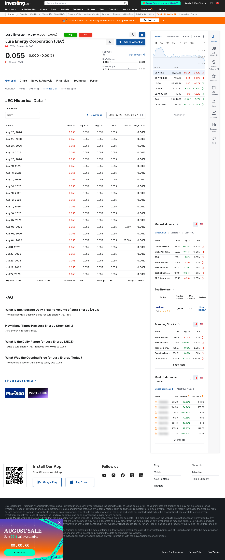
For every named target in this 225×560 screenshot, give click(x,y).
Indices (158, 36)
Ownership (34, 88)
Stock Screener (129, 9)
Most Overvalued (185, 389)
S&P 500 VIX (161, 94)
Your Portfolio (161, 478)
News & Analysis (41, 80)
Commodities (172, 36)
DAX (157, 99)
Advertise (197, 472)
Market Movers (164, 224)
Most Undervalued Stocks (166, 379)
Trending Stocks (165, 324)
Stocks (11, 14)
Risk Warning (214, 552)
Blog (156, 465)
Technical (79, 80)
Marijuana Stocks (91, 14)
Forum (94, 80)
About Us (197, 465)
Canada (23, 14)
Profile (22, 88)
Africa (151, 14)
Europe (116, 14)
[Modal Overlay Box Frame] (31, 539)
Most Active (160, 232)
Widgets (158, 485)
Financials (63, 80)
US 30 (158, 83)
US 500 (158, 88)
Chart (23, 80)
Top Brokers (163, 289)
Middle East (128, 14)
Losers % (189, 232)
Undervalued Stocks (188, 14)
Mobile (157, 472)
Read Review (202, 308)
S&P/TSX (159, 73)
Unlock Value (135, 55)
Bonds (186, 36)
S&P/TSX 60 (161, 78)
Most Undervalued (164, 389)
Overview (10, 88)
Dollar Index (160, 104)
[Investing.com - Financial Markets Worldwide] (18, 3)
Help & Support (200, 478)
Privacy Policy (195, 552)
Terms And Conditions (172, 552)
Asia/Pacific (141, 14)
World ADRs (59, 14)
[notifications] (211, 3)
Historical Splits (68, 88)
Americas (106, 14)
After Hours (35, 14)
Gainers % (175, 232)
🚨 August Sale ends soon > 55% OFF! (161, 3)
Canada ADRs (74, 14)
